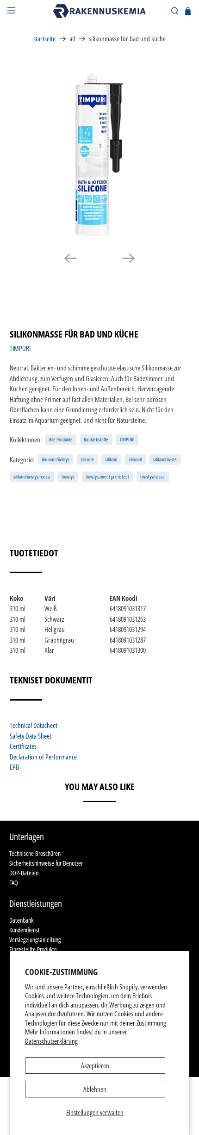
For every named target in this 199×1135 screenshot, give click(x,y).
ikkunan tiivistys (55, 459)
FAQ (13, 882)
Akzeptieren (95, 1065)
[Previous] (70, 258)
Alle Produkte (61, 439)
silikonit (135, 459)
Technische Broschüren (35, 853)
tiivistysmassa (152, 476)
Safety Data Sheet (30, 735)
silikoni (111, 459)
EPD (14, 767)
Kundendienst (24, 929)
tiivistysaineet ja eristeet (107, 476)
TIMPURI (20, 348)
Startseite (44, 38)
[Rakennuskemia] (99, 11)
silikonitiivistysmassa (31, 476)
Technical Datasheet (33, 725)
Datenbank (21, 920)
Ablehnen (94, 1089)
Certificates (23, 746)
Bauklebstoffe (96, 439)
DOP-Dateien (23, 872)
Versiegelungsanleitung (35, 939)
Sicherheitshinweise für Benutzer (46, 863)
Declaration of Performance (43, 756)
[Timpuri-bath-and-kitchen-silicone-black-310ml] (100, 154)
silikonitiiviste (165, 459)
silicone (87, 459)
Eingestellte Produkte (33, 949)
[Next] (129, 258)
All (72, 38)
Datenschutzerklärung (51, 1041)
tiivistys (68, 476)
